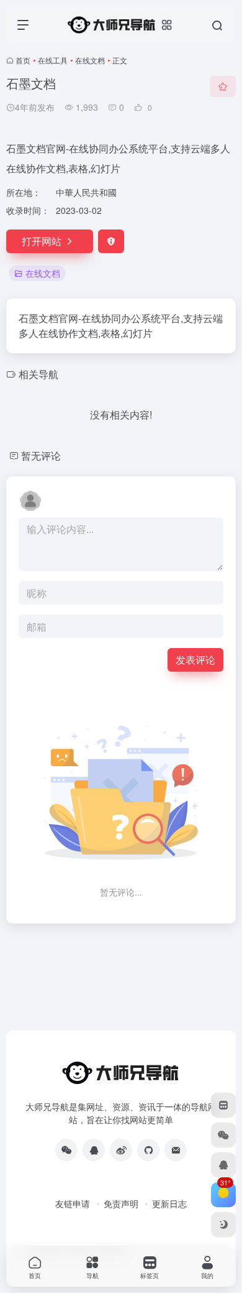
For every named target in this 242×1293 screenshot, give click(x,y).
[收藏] (223, 86)
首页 (23, 60)
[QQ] (94, 1150)
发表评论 (195, 659)
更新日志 (169, 1203)
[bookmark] (223, 1105)
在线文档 (90, 60)
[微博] (121, 1150)
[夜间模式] (223, 1224)
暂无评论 (41, 455)
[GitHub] (148, 1150)
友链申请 (72, 1203)
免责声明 (121, 1203)
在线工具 (53, 60)
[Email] (175, 1150)
